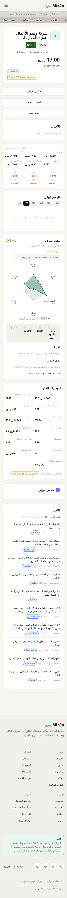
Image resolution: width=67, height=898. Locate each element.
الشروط (50, 888)
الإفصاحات (25, 814)
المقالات (60, 814)
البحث (61, 820)
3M (41, 203)
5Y (19, 203)
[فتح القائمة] (6, 5)
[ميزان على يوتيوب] (45, 866)
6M (33, 203)
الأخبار (61, 778)
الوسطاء (26, 771)
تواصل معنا (25, 820)
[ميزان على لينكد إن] (53, 866)
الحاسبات (59, 800)
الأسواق (60, 758)
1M (48, 203)
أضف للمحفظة (33, 102)
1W (56, 203)
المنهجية (26, 765)
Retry (54, 14)
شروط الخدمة (23, 800)
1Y (26, 203)
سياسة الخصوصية (21, 807)
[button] (33, 20)
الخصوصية (38, 888)
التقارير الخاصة (56, 784)
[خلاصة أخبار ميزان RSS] (37, 866)
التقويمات (59, 807)
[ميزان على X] (61, 866)
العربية (7, 866)
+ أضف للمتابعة (33, 91)
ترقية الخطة (24, 778)
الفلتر (61, 765)
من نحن (26, 758)
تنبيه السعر (33, 112)
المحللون (59, 771)
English (18, 866)
